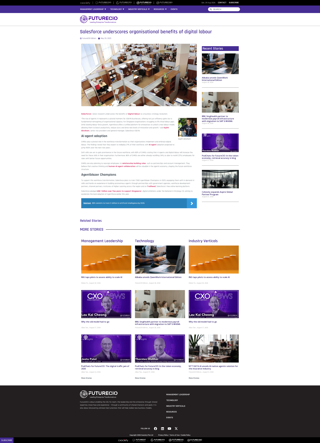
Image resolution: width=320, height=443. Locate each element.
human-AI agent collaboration (122, 166)
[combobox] (224, 9)
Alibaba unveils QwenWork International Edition (215, 78)
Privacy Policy (163, 435)
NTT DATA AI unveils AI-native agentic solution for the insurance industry (213, 367)
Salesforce (86, 114)
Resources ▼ (160, 9)
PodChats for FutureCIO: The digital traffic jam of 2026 (105, 367)
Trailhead (151, 186)
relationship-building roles (134, 163)
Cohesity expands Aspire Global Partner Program (217, 193)
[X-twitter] (176, 428)
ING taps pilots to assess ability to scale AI (101, 277)
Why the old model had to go (95, 321)
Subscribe (6, 440)
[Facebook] (155, 428)
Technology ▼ (117, 9)
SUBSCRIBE (234, 2)
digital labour (134, 114)
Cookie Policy (185, 435)
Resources (171, 411)
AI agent (152, 144)
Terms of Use (175, 435)
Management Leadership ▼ (93, 9)
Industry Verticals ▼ (139, 9)
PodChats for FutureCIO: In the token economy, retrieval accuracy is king (220, 156)
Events (174, 9)
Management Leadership (102, 241)
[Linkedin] (162, 428)
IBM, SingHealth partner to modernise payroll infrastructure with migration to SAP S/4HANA (218, 118)
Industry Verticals (203, 241)
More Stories (86, 378)
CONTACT (222, 2)
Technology (144, 241)
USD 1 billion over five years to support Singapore (118, 191)
